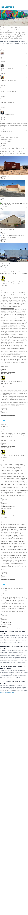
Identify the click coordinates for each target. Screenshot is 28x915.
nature (2, 133)
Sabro (2, 102)
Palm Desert (11, 80)
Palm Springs (8, 68)
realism (9, 141)
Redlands (9, 114)
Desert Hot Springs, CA (6, 131)
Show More (3, 122)
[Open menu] (26, 7)
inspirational (6, 133)
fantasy (11, 133)
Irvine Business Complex (7, 229)
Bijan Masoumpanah (6, 56)
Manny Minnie (4, 91)
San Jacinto (11, 91)
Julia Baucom (4, 80)
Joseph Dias (4, 114)
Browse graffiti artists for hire (7, 692)
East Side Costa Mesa (6, 264)
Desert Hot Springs (16, 56)
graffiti (6, 141)
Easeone (3, 68)
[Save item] (26, 53)
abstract (2, 141)
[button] (14, 143)
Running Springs (8, 102)
